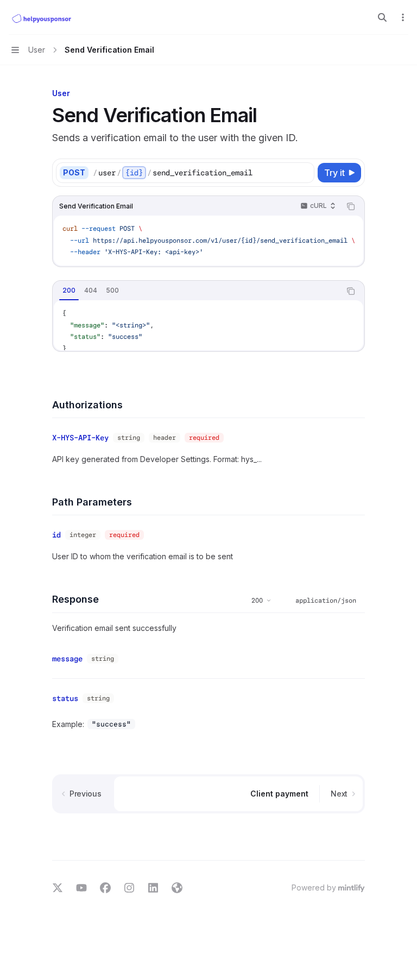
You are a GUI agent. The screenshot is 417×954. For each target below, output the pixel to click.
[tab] (69, 290)
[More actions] (402, 17)
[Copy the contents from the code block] (351, 206)
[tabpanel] (208, 325)
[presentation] (208, 241)
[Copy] (304, 173)
